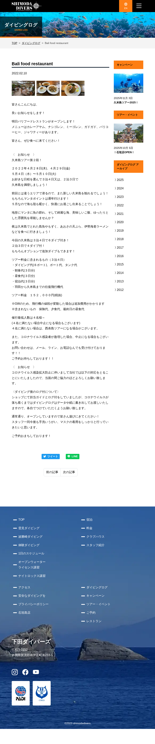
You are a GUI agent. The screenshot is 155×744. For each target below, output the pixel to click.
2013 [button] (120, 281)
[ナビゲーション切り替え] (139, 6)
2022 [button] (120, 205)
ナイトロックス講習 (32, 575)
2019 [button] (120, 230)
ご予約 (90, 612)
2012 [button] (120, 289)
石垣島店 (24, 612)
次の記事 (69, 472)
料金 (89, 528)
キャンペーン (95, 595)
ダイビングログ (31, 43)
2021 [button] (120, 213)
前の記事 (52, 472)
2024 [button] (120, 188)
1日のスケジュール (31, 553)
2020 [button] (120, 222)
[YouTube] (36, 673)
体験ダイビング (29, 545)
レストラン (94, 621)
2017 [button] (120, 247)
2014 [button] (120, 272)
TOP (14, 43)
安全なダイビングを (32, 595)
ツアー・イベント (98, 604)
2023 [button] (120, 196)
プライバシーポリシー (33, 604)
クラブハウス (95, 536)
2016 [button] (120, 256)
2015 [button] (120, 264)
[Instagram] (15, 673)
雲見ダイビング (29, 528)
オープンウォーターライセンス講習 (32, 564)
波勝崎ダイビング (30, 536)
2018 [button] (120, 239)
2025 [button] (120, 179)
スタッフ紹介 (95, 545)
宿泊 (89, 519)
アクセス (24, 587)
